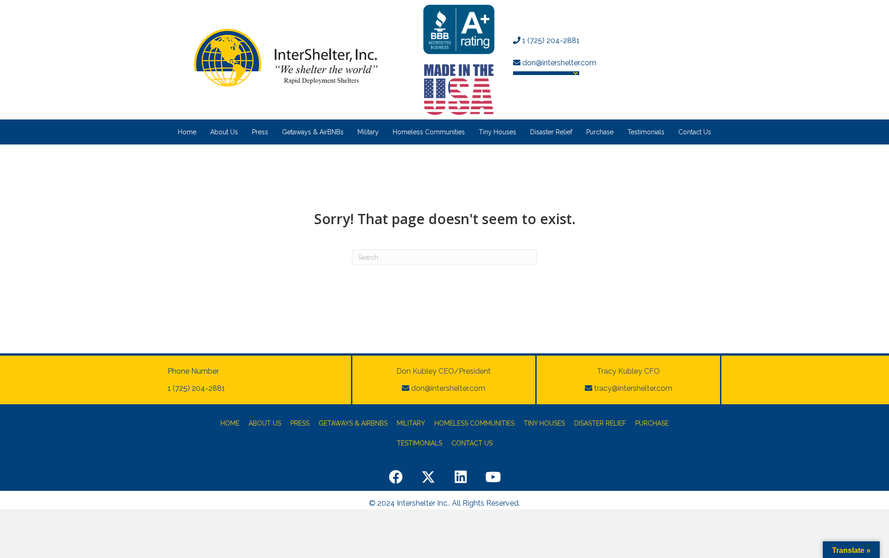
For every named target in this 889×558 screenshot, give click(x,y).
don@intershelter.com (558, 62)
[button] (396, 477)
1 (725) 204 (540, 40)
